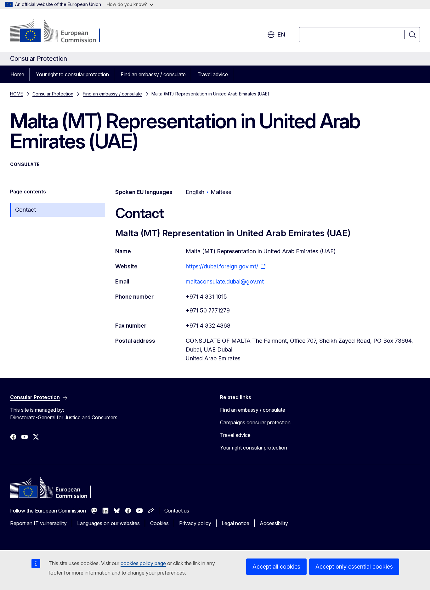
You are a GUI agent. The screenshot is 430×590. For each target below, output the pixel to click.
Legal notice (235, 523)
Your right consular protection (253, 447)
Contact (25, 209)
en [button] (281, 34)
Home (17, 74)
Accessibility (274, 523)
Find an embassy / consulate (153, 74)
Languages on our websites (108, 523)
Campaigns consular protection (255, 422)
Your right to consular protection (72, 74)
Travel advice (212, 74)
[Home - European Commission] (61, 31)
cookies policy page (143, 563)
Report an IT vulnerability (38, 523)
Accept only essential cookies (354, 566)
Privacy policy (195, 523)
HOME (16, 93)
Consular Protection (52, 93)
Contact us (176, 510)
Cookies (159, 523)
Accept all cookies (276, 566)
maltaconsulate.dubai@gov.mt (225, 281)
